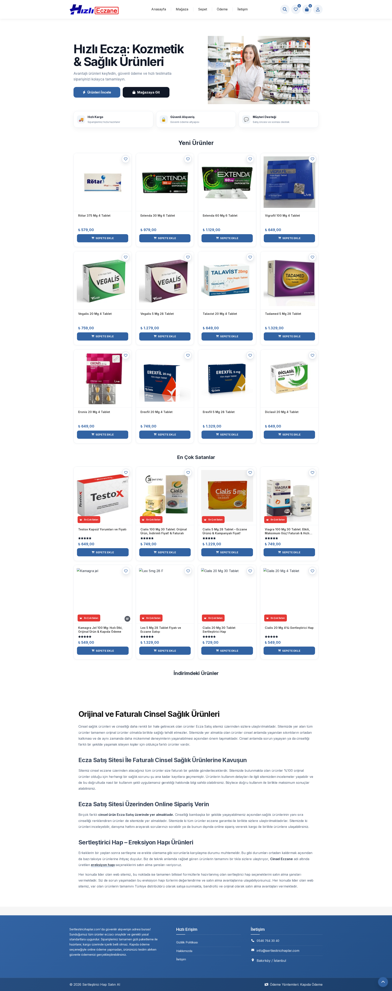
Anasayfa (158, 9)
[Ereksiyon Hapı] (94, 9)
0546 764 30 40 (268, 941)
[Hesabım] (318, 9)
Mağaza (182, 9)
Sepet (202, 9)
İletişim (242, 9)
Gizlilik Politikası (187, 942)
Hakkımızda (184, 951)
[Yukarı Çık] (383, 982)
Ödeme (222, 9)
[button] (102, 238)
